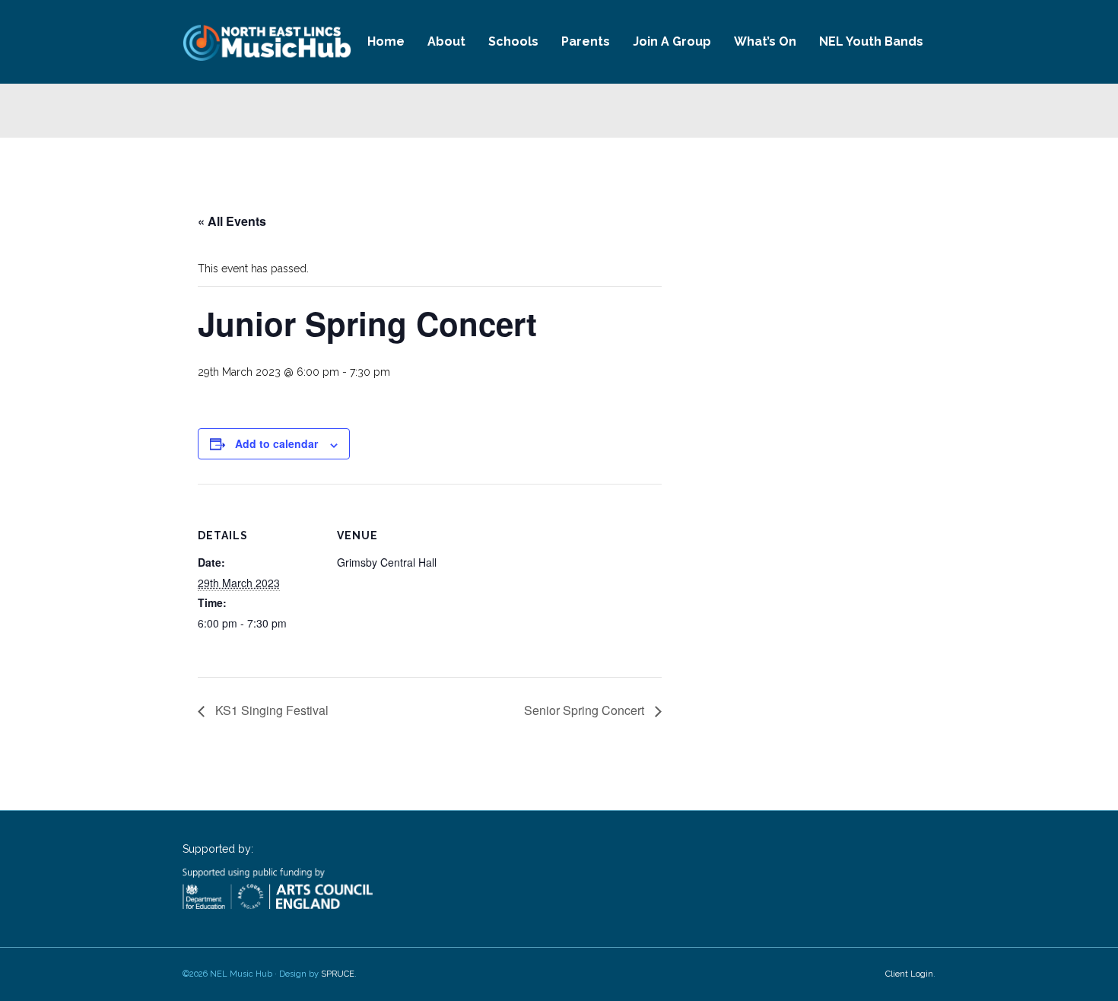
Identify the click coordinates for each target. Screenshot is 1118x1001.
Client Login (909, 974)
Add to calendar (276, 443)
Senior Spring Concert (585, 710)
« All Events (232, 221)
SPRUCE (337, 974)
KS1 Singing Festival (270, 710)
